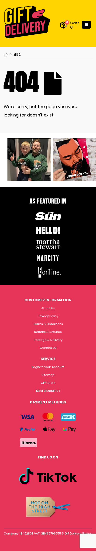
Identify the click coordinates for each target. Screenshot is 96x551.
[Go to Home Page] (5, 54)
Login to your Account (48, 367)
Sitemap (48, 375)
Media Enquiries (48, 390)
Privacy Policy (48, 316)
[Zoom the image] (48, 211)
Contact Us (48, 347)
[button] (86, 25)
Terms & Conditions (48, 324)
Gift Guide (48, 383)
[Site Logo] (27, 22)
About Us (48, 308)
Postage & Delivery (48, 340)
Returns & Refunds (48, 332)
